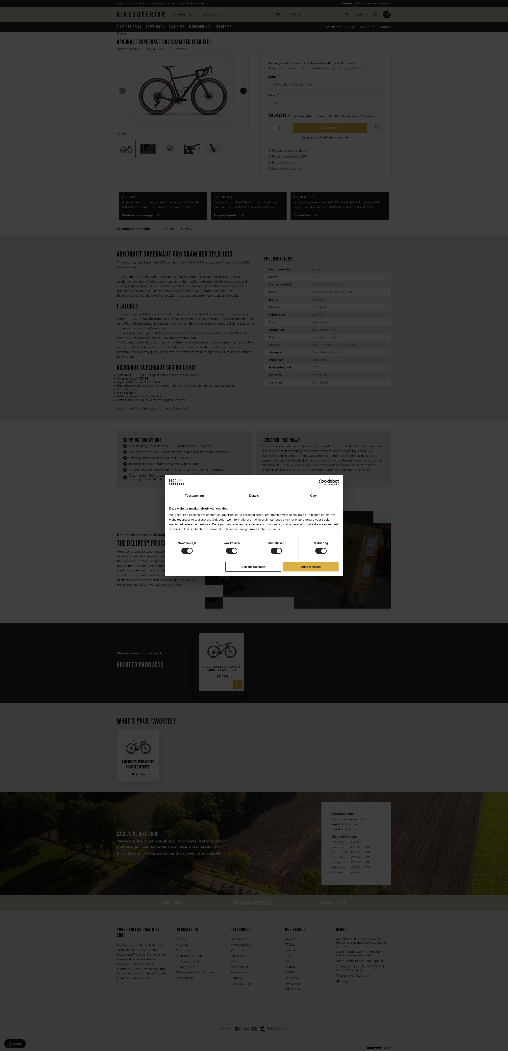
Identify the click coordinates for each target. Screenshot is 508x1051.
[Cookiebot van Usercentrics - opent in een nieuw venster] (321, 482)
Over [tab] (313, 495)
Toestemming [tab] (194, 495)
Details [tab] (254, 495)
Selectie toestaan (253, 566)
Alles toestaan (311, 566)
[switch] (231, 551)
